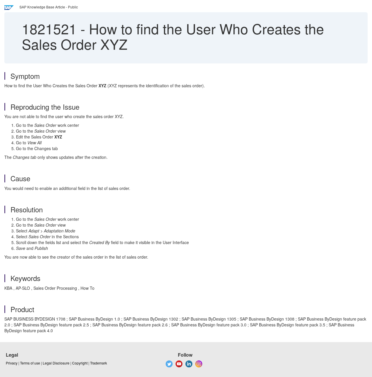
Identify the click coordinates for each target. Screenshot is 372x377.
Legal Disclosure (56, 362)
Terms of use (30, 362)
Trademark (98, 362)
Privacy (11, 362)
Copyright (79, 362)
